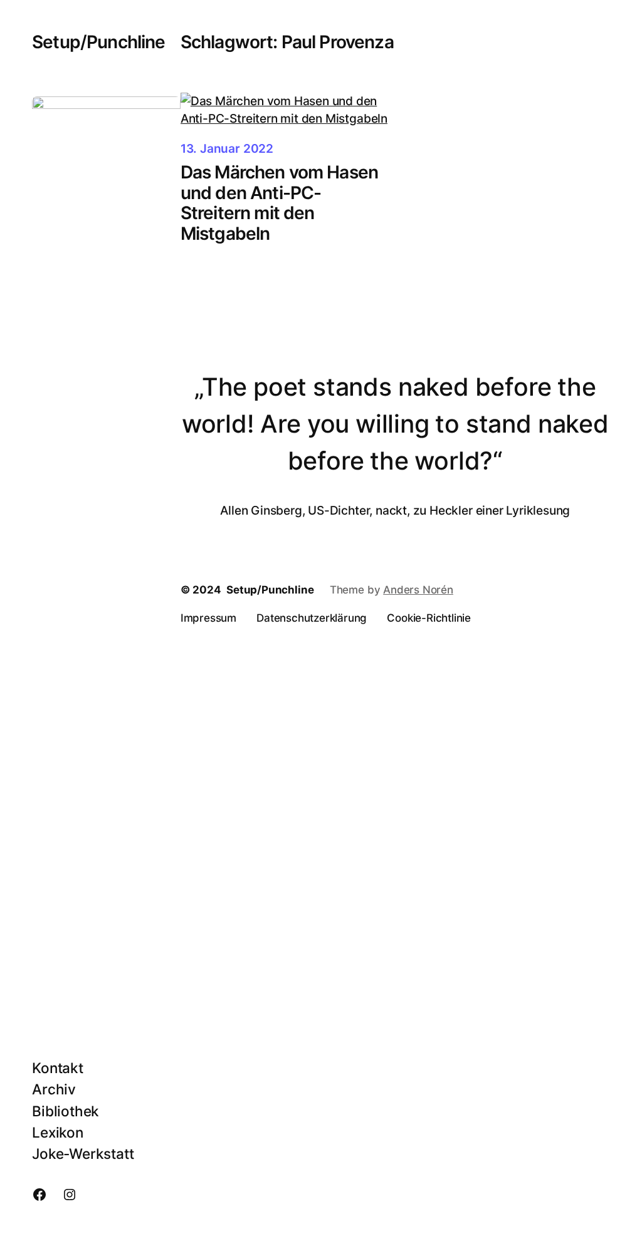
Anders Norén (418, 590)
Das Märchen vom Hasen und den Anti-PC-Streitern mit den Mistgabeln (279, 202)
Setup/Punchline (98, 42)
